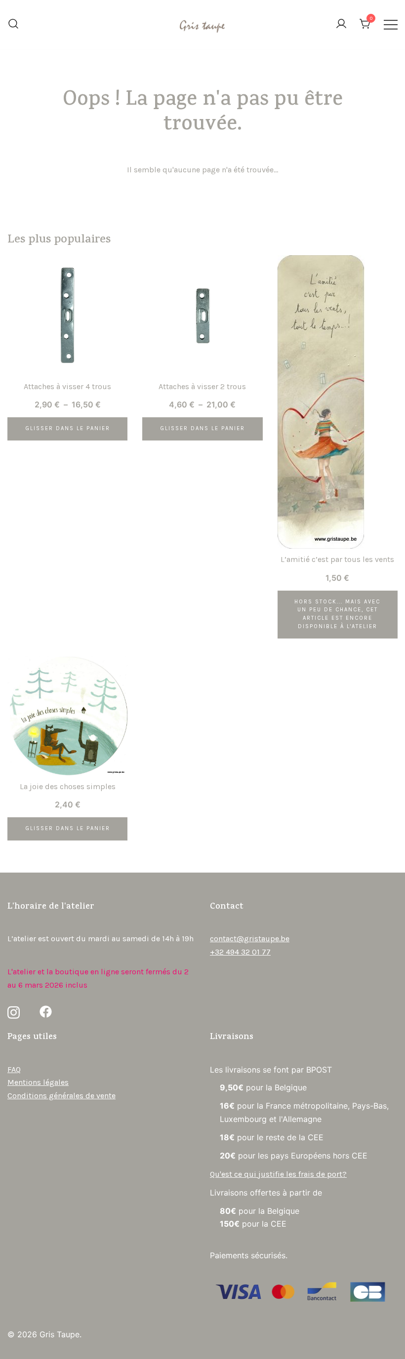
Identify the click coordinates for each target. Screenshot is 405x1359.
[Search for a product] (13, 25)
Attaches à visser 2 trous (202, 386)
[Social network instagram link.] (13, 1011)
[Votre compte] (341, 24)
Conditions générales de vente (61, 1095)
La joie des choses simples (68, 786)
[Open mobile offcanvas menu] (391, 24)
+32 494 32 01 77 (240, 952)
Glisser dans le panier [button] (67, 828)
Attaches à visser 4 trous (67, 386)
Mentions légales (38, 1082)
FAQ (14, 1069)
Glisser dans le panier (67, 428)
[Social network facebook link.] (46, 1011)
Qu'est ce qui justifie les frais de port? (278, 1174)
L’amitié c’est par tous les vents (337, 559)
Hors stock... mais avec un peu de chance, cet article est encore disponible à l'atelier (337, 614)
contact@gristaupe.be (249, 938)
